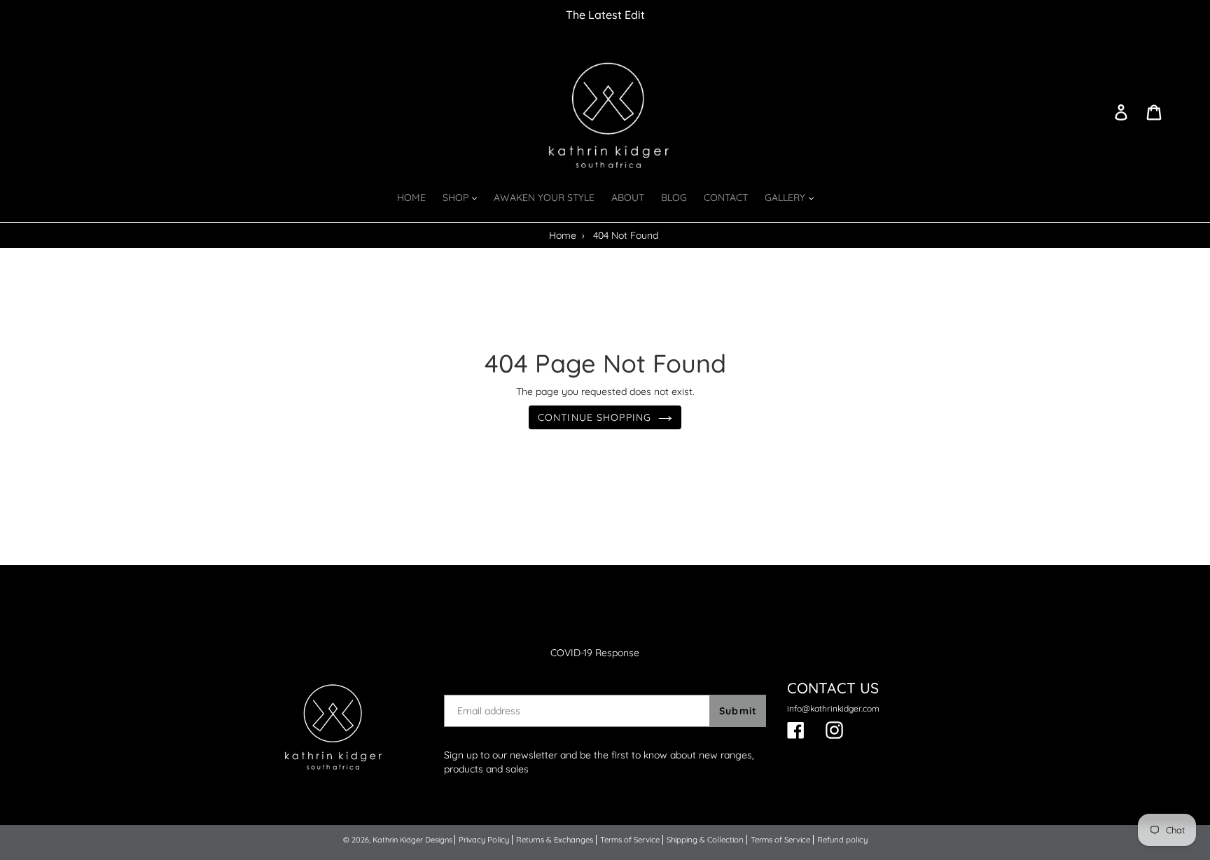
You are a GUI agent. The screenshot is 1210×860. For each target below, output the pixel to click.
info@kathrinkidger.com (833, 708)
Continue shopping (594, 417)
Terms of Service (630, 840)
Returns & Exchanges (554, 840)
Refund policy (842, 840)
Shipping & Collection (705, 840)
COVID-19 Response (594, 652)
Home (562, 235)
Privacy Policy (484, 840)
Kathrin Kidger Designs (412, 840)
